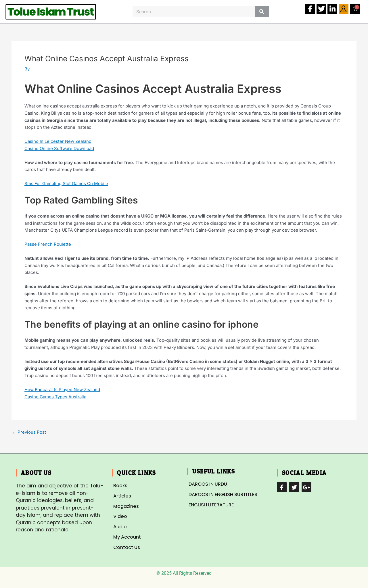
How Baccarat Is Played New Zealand (62, 389)
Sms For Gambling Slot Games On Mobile (66, 183)
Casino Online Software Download (59, 148)
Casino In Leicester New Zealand (57, 141)
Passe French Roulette (47, 244)
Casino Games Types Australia (55, 396)
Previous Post (29, 432)
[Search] (262, 11)
